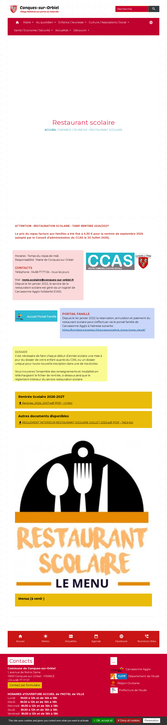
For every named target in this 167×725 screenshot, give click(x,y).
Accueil (50, 129)
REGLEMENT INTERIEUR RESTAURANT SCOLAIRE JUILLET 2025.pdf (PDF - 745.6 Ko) (75, 422)
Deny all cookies (130, 720)
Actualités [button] (62, 30)
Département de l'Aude (143, 676)
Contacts (20, 661)
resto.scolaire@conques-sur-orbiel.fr (48, 279)
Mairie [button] (27, 22)
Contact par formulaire (25, 685)
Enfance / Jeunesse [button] (71, 22)
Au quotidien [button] (45, 22)
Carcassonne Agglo (138, 669)
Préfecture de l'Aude (133, 690)
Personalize (152, 720)
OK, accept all (104, 720)
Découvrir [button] (80, 30)
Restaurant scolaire (106, 129)
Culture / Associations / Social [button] (108, 22)
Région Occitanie (128, 683)
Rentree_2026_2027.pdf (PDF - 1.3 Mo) (45, 403)
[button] (17, 23)
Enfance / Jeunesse (73, 129)
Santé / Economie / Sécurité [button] (32, 30)
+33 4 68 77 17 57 (19, 680)
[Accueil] (34, 9)
